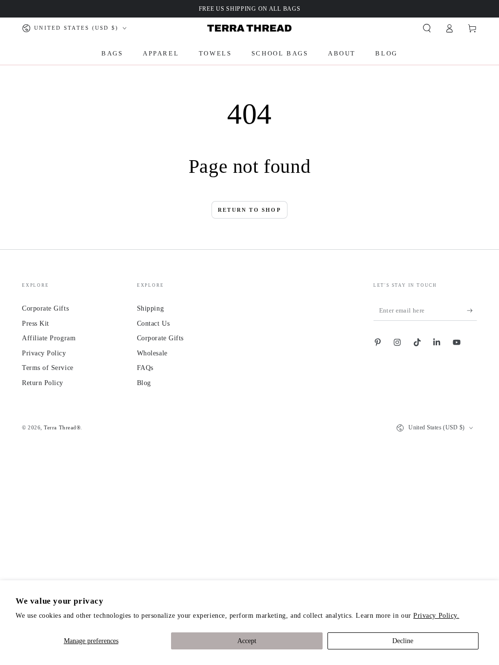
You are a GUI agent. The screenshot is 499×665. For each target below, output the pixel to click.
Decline (402, 641)
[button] (426, 28)
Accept (246, 641)
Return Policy (42, 383)
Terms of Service (48, 367)
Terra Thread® (62, 427)
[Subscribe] (472, 310)
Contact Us (153, 323)
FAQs (145, 367)
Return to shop (249, 210)
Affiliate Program (49, 338)
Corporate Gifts (45, 308)
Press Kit (35, 323)
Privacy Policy (44, 353)
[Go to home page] (249, 28)
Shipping (150, 308)
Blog (144, 383)
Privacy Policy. (436, 615)
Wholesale (152, 353)
